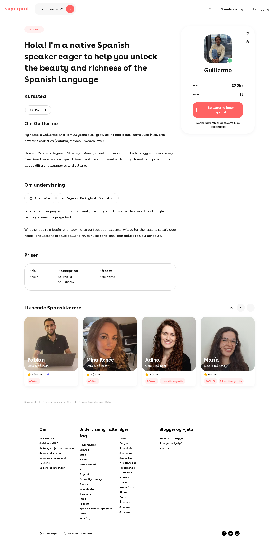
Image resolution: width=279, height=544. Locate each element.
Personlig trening (90, 479)
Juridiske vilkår (49, 443)
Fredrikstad (127, 467)
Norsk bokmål (88, 464)
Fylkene (44, 462)
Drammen (125, 472)
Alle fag (84, 518)
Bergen (123, 443)
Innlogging (261, 9)
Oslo (122, 438)
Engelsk (84, 474)
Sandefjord (126, 487)
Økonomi (85, 494)
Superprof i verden (51, 453)
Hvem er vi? (46, 438)
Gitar (83, 469)
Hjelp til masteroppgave (95, 508)
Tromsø (124, 477)
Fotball (84, 503)
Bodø (122, 497)
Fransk (83, 484)
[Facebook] (224, 533)
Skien (123, 492)
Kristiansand (127, 462)
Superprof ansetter (52, 467)
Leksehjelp (86, 489)
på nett (40, 110)
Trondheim (126, 448)
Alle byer (125, 511)
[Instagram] (237, 533)
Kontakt (165, 448)
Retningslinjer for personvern (58, 448)
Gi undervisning (232, 9)
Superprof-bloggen (172, 438)
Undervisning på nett (52, 458)
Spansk (84, 449)
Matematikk (87, 444)
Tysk (82, 498)
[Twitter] (230, 533)
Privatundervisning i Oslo (57, 402)
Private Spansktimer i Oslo (95, 402)
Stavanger (126, 453)
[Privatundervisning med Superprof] (17, 9)
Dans (82, 513)
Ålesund (124, 502)
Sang (82, 454)
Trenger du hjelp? (171, 443)
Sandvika (125, 458)
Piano (83, 459)
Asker (123, 482)
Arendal (124, 507)
